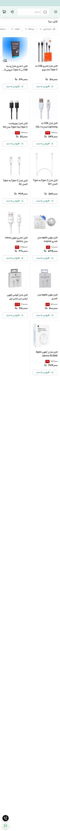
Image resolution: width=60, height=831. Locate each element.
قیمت (17, 29)
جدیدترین (47, 29)
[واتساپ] (5, 825)
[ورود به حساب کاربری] (12, 12)
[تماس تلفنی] (5, 818)
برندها (31, 29)
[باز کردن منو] (55, 11)
